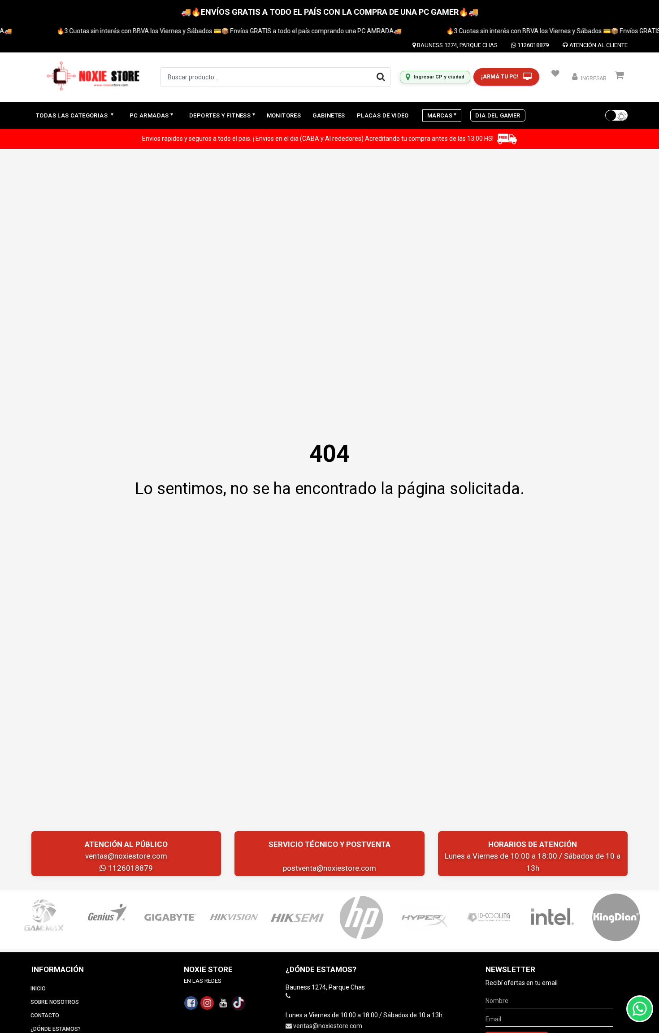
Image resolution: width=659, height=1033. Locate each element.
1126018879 (532, 45)
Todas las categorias (72, 115)
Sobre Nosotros (54, 1002)
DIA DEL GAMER (497, 115)
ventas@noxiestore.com (126, 855)
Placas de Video (383, 115)
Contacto (44, 1015)
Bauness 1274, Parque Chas (457, 45)
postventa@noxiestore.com (329, 868)
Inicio (38, 988)
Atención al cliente (598, 45)
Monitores (284, 115)
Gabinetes (328, 115)
